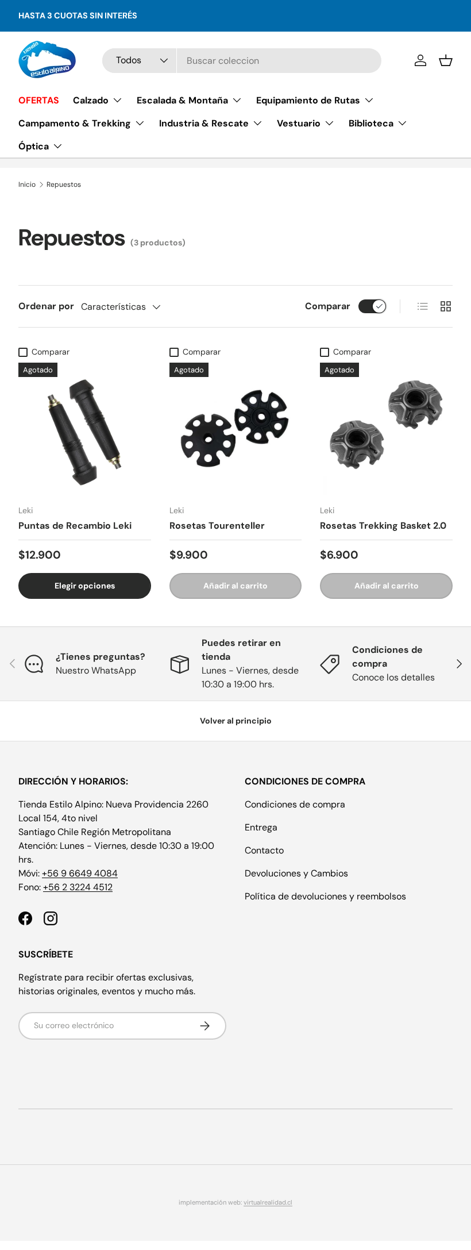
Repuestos (64, 184)
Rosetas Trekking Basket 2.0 (383, 526)
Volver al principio (236, 721)
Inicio (27, 184)
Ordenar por (46, 306)
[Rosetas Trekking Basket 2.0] (386, 429)
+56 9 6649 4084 (80, 873)
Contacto (264, 850)
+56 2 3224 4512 (78, 887)
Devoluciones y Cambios (296, 873)
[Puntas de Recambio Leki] (84, 429)
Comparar (327, 306)
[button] (445, 60)
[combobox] (241, 60)
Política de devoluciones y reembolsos (325, 896)
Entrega (261, 827)
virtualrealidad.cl (268, 1202)
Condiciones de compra (295, 804)
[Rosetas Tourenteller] (235, 429)
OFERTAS (38, 100)
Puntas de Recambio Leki (75, 526)
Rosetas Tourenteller (217, 526)
